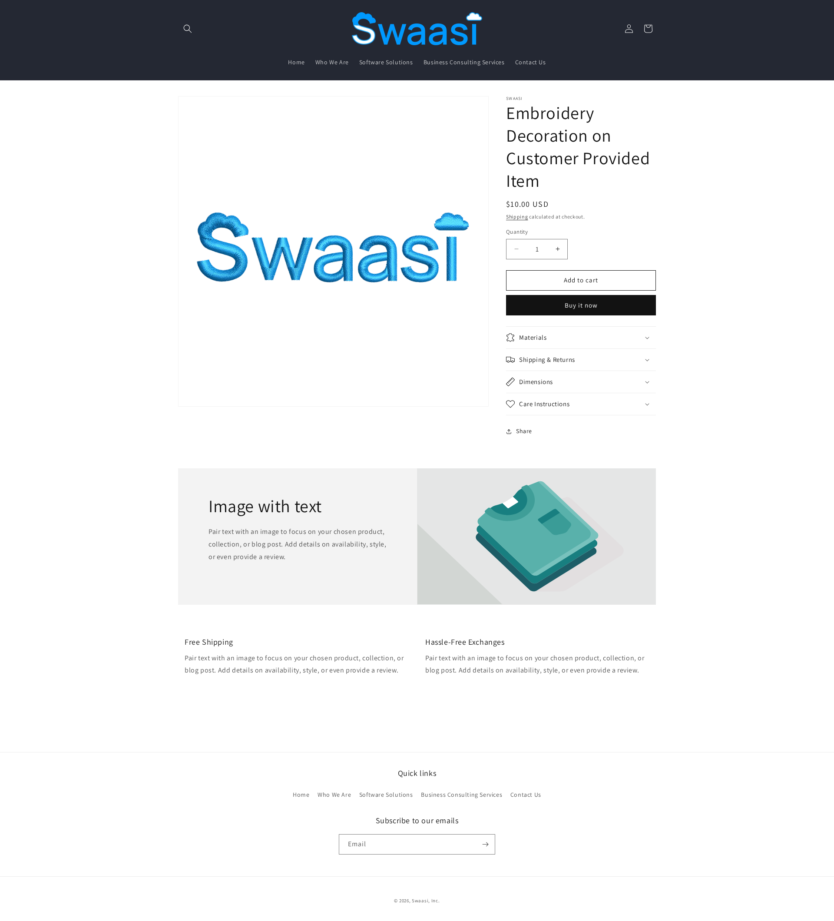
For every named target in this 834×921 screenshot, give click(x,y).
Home (301, 794)
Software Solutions (386, 794)
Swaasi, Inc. (426, 901)
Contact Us (525, 794)
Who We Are (334, 794)
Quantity (517, 231)
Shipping (517, 216)
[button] (187, 28)
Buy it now (581, 305)
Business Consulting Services (461, 794)
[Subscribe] (485, 844)
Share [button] (524, 431)
